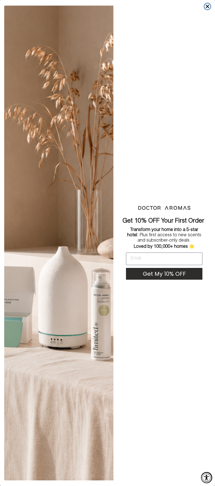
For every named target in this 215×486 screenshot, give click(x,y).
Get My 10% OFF (164, 274)
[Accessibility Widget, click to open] (206, 477)
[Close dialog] (207, 6)
